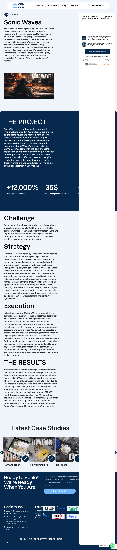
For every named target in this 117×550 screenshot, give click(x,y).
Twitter (37, 517)
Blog (64, 6)
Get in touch (96, 6)
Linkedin (38, 513)
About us (74, 6)
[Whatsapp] (112, 545)
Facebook (38, 515)
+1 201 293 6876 (12, 514)
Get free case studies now (97, 51)
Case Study (52, 6)
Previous (2, 452)
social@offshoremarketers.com (17, 511)
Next (115, 452)
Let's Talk (58, 491)
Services (40, 6)
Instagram (39, 511)
